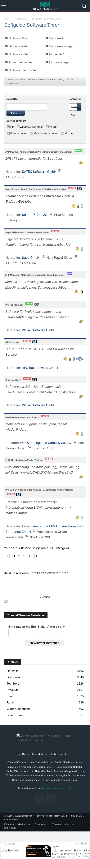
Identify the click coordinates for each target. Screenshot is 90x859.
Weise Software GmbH (39, 330)
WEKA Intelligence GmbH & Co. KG (46, 443)
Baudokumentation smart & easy (22, 417)
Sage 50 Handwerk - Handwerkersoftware (27, 232)
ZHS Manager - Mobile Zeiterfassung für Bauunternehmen (34, 275)
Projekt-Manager (14, 304)
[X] (50, 798)
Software (10, 79)
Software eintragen (61, 46)
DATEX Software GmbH (39, 172)
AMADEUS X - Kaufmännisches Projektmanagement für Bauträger (38, 151)
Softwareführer (18, 38)
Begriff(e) (12, 98)
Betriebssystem (16, 120)
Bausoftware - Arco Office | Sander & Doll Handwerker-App (35, 189)
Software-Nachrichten (23, 70)
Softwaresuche (18, 54)
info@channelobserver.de (57, 788)
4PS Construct (13, 342)
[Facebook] (39, 798)
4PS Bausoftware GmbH (40, 368)
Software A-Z (57, 38)
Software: (75, 98)
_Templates (20, 18)
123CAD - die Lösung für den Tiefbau (23, 460)
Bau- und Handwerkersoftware (34, 79)
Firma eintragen (59, 62)
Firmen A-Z (56, 54)
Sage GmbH (31, 258)
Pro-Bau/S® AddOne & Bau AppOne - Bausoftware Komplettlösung (39, 489)
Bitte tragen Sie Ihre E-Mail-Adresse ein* (36, 626)
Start (6, 18)
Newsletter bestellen (44, 643)
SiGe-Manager (13, 380)
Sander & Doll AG (35, 215)
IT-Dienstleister (19, 46)
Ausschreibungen (20, 62)
